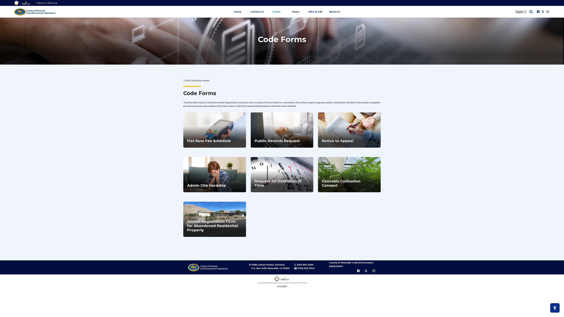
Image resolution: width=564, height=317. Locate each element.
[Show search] (531, 11)
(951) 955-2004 (305, 264)
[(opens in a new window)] (22, 3)
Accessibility (282, 286)
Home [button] (237, 11)
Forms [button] (276, 11)
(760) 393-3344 (306, 268)
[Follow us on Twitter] (542, 12)
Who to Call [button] (315, 11)
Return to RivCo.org (47, 3)
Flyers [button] (295, 11)
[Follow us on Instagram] (547, 12)
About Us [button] (334, 11)
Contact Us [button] (257, 11)
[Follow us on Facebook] (538, 12)
